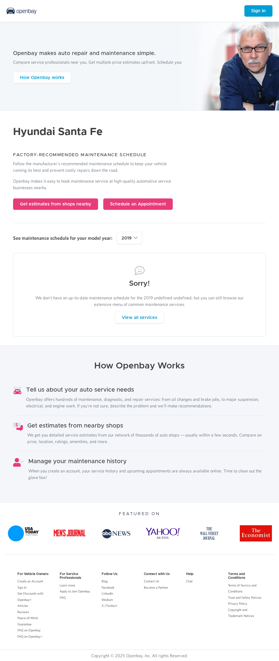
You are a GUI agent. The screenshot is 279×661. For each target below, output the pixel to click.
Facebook (108, 587)
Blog (105, 581)
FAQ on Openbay (29, 630)
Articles (22, 605)
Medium (107, 599)
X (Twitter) (109, 605)
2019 (127, 238)
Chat (189, 581)
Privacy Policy (237, 603)
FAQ (63, 597)
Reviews (23, 612)
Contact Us (151, 581)
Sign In (258, 11)
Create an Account (30, 581)
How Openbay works (42, 77)
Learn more (67, 585)
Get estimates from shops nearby (55, 204)
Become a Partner (156, 587)
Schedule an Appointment (138, 204)
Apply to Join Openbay (75, 591)
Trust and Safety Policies (244, 597)
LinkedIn (107, 593)
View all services (139, 317)
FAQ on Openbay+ (30, 636)
